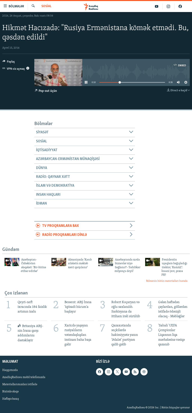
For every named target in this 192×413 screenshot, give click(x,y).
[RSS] (135, 371)
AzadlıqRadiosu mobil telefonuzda (23, 377)
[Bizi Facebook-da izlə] (180, 6)
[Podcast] (144, 371)
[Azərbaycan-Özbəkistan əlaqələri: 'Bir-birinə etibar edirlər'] (11, 262)
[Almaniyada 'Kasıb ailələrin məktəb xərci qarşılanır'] (58, 262)
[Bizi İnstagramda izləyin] (168, 6)
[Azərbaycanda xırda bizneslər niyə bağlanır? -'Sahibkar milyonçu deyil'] (105, 262)
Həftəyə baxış (10, 398)
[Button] (8, 62)
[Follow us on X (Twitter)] (117, 371)
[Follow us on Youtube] (126, 371)
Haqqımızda (10, 370)
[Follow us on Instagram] (108, 371)
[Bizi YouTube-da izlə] (157, 6)
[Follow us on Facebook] (99, 371)
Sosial (46, 6)
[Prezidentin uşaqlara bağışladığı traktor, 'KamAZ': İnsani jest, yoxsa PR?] (152, 262)
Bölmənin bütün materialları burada (167, 281)
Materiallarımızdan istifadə (19, 384)
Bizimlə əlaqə (10, 391)
